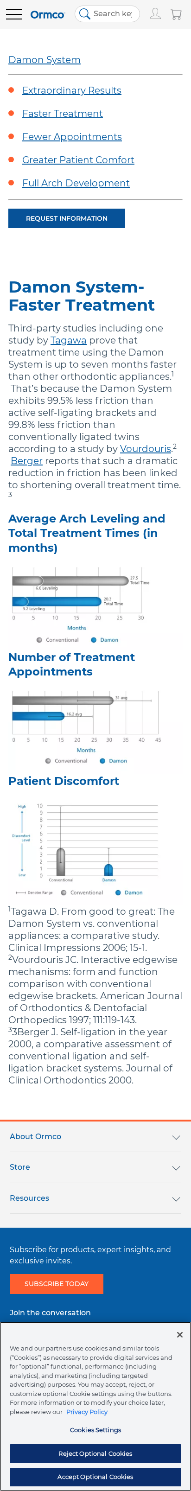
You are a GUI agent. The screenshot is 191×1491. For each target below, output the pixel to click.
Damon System (44, 59)
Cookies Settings (95, 1430)
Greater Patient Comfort (78, 160)
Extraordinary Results (71, 90)
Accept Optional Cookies (95, 1476)
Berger (27, 460)
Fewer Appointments (72, 136)
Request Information (67, 218)
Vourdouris (145, 448)
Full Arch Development (76, 183)
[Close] (180, 1335)
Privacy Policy (87, 1411)
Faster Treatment (62, 113)
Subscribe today (57, 1284)
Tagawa (69, 340)
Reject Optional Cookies (95, 1453)
